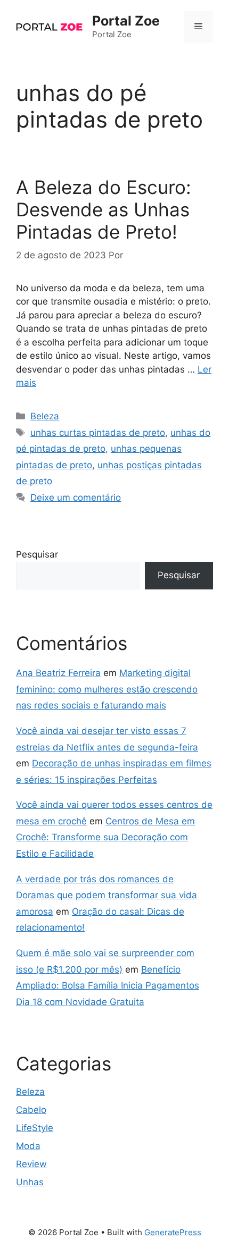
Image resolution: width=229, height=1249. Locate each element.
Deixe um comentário (75, 497)
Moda (28, 1146)
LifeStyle (34, 1128)
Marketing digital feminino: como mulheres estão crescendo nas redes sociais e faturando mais (107, 689)
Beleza (44, 416)
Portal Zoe (126, 21)
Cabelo (31, 1109)
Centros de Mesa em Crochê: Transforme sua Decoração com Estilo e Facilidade (105, 837)
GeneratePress (172, 1232)
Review (31, 1164)
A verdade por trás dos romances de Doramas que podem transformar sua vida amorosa (106, 895)
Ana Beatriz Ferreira (58, 673)
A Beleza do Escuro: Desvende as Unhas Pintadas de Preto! (103, 209)
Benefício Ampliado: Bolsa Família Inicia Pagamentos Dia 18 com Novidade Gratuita (107, 985)
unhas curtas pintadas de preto (97, 432)
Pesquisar (37, 554)
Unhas (30, 1182)
